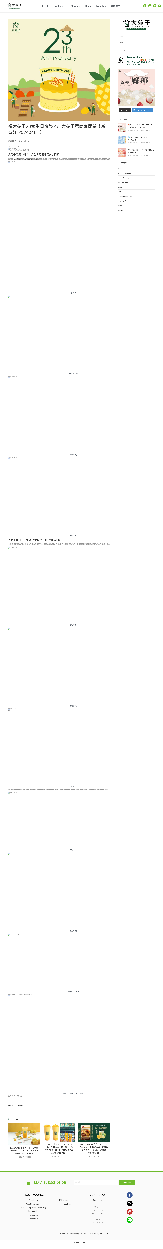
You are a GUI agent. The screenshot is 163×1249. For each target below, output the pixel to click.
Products (58, 6)
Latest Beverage (124, 178)
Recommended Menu (126, 196)
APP (119, 168)
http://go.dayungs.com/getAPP (25, 159)
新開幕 (120, 210)
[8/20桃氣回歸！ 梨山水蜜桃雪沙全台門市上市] (122, 152)
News (120, 187)
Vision (120, 206)
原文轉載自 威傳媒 (15, 1106)
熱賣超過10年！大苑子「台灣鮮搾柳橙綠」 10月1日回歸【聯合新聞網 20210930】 (24, 1151)
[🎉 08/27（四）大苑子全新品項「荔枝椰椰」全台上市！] (122, 127)
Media (88, 6)
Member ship (123, 182)
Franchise (101, 6)
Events (45, 6)
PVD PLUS (103, 1234)
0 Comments (145, 130)
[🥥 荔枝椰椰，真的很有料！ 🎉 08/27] (136, 87)
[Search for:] (136, 42)
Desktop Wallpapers (125, 173)
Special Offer (122, 201)
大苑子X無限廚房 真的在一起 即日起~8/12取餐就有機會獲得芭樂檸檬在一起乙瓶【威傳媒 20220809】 (93, 1148)
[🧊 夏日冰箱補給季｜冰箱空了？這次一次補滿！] (122, 140)
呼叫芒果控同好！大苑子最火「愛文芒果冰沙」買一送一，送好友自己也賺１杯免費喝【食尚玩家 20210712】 (59, 1148)
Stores (74, 6)
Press (28, 141)
